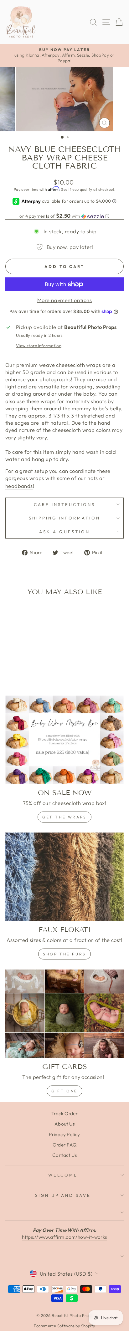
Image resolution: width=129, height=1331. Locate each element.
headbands (19, 486)
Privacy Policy (64, 1134)
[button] (64, 216)
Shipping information (65, 517)
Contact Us (64, 1155)
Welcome (63, 1174)
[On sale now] (64, 740)
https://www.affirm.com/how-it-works (64, 1237)
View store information (38, 345)
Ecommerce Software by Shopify (64, 1325)
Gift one (64, 1091)
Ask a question (64, 531)
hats (92, 478)
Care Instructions (64, 504)
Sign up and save (63, 1195)
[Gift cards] (64, 1013)
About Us (64, 1124)
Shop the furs (64, 954)
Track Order (64, 1113)
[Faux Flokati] (64, 877)
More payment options (64, 300)
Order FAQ (65, 1145)
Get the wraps (64, 817)
